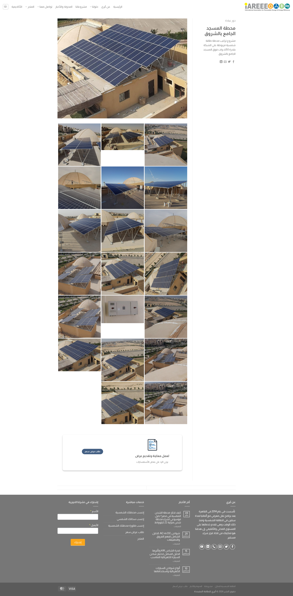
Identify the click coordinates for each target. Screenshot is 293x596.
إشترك (77, 542)
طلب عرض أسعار (180, 586)
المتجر (31, 6)
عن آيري (105, 6)
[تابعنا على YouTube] (202, 547)
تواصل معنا (46, 6)
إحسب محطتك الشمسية (129, 512)
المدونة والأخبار (63, 6)
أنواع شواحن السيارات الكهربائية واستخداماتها (167, 570)
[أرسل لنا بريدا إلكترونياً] (220, 547)
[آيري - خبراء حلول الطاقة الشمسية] (267, 7)
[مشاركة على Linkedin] (221, 61)
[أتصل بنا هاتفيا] (214, 547)
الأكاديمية (17, 6)
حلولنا (95, 6)
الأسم (94, 511)
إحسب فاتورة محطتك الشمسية (126, 525)
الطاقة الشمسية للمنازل (225, 586)
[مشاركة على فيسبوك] (233, 61)
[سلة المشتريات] (5, 6)
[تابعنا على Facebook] (232, 547)
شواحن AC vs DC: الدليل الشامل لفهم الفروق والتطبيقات (166, 536)
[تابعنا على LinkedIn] (208, 547)
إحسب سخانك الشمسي (130, 519)
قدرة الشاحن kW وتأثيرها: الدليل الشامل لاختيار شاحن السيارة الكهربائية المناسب (165, 553)
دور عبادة (230, 20)
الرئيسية (117, 6)
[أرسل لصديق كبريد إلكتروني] (225, 61)
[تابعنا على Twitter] (226, 547)
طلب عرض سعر (134, 532)
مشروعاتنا (81, 6)
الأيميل (93, 525)
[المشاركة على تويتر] (229, 61)
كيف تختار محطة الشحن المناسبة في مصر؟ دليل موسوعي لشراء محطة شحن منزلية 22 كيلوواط (167, 517)
